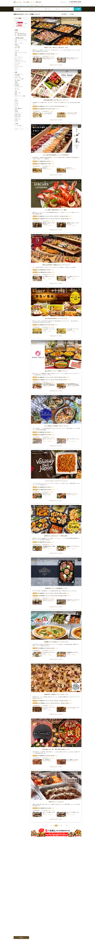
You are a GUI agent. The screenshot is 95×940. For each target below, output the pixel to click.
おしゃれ (17, 88)
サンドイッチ (18, 63)
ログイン (65, 2)
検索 (78, 9)
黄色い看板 (34, 289)
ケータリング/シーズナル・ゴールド (72, 707)
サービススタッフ (18, 86)
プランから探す (26, 2)
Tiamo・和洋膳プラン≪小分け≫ (72, 759)
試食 (16, 91)
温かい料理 (17, 47)
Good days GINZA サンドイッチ (72, 58)
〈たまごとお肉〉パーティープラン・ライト (48, 330)
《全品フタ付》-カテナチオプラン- (48, 599)
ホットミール (18, 58)
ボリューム (17, 89)
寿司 (16, 41)
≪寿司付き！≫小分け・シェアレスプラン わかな (48, 223)
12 (58, 825)
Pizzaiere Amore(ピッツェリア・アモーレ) (42, 612)
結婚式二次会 (18, 114)
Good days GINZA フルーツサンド (48, 58)
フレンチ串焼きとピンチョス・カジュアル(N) (72, 277)
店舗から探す (32, 2)
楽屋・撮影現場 (18, 108)
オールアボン (35, 396)
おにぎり (17, 64)
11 (56, 825)
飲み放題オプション (19, 74)
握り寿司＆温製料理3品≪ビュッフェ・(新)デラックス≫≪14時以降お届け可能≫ (73, 384)
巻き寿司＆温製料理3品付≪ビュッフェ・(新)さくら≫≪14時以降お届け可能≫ (49, 384)
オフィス (17, 106)
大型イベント (18, 119)
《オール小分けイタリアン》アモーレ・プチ (48, 653)
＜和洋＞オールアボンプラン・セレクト (72, 439)
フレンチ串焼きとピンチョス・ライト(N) (48, 277)
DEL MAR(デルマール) (37, 70)
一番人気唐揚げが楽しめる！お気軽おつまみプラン (48, 547)
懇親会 (16, 44)
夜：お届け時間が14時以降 (20, 35)
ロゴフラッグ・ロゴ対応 (20, 96)
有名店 (16, 82)
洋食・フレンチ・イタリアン (21, 39)
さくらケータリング (36, 341)
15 (66, 825)
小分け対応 (17, 46)
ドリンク (17, 67)
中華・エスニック (18, 60)
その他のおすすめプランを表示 (55, 64)
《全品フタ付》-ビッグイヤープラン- (73, 599)
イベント (17, 102)
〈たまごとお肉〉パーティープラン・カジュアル (72, 330)
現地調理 (17, 85)
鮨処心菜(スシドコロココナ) (38, 125)
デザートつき (18, 77)
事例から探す (38, 2)
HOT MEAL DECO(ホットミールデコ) (40, 772)
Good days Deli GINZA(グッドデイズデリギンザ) (43, 18)
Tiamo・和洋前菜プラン (46, 759)
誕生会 (16, 110)
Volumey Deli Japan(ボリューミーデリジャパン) (43, 451)
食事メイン (17, 83)
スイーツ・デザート (19, 43)
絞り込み (21, 937)
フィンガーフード (18, 57)
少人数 (16, 103)
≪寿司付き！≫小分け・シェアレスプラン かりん (72, 223)
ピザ (16, 69)
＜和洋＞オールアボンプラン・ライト (48, 439)
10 (53, 825)
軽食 (16, 94)
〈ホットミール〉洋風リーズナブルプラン (72, 813)
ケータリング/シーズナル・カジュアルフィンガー (48, 708)
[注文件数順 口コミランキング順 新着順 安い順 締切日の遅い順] (75, 14)
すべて (17, 20)
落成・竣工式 (18, 116)
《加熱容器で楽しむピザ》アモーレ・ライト (72, 653)
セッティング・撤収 (19, 78)
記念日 (16, 111)
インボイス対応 (18, 125)
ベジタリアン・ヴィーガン (20, 61)
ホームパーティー (18, 113)
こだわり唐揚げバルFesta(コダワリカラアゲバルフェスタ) (45, 506)
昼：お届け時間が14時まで (20, 33)
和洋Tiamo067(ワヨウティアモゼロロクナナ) (42, 719)
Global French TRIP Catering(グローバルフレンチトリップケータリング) (49, 665)
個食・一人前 (18, 92)
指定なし (17, 32)
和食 (16, 53)
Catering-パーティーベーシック (72, 493)
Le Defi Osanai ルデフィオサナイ (39, 235)
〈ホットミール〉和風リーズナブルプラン (48, 813)
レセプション (18, 117)
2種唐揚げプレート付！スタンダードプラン (73, 547)
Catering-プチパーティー (46, 493)
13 (61, 825)
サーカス (34, 180)
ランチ (16, 105)
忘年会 (16, 120)
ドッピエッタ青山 (36, 558)
